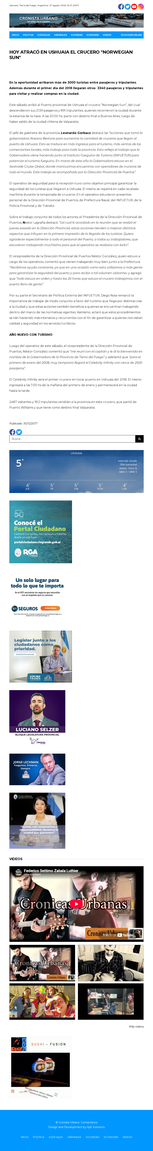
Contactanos (89, 1122)
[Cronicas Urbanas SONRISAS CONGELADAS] (42, 1001)
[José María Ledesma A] (111, 1001)
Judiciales (43, 35)
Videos (107, 35)
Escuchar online (131, 35)
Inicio (15, 35)
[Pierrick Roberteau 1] (111, 963)
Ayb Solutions (96, 1127)
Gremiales (60, 35)
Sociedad (76, 35)
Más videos (136, 1026)
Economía (93, 35)
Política (28, 35)
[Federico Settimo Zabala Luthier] (42, 963)
